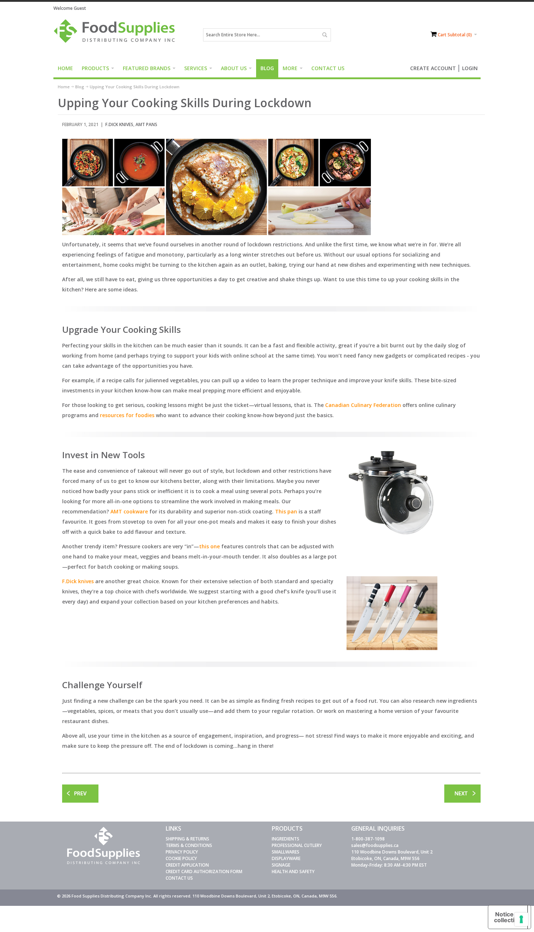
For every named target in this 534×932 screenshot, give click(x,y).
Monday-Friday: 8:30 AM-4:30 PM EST (389, 865)
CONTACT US (179, 878)
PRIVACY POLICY (182, 852)
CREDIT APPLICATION (187, 865)
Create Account (433, 68)
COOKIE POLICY (181, 858)
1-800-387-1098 (368, 839)
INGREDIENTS (285, 839)
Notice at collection (508, 917)
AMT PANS (146, 124)
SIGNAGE (281, 865)
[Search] (324, 34)
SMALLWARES (285, 852)
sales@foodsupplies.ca (375, 845)
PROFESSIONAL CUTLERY (297, 845)
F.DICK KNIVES (119, 124)
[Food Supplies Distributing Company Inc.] (117, 35)
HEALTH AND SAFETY (293, 871)
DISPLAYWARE (286, 858)
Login (470, 68)
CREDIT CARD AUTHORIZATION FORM (204, 871)
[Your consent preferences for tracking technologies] (521, 919)
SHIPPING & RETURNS (187, 839)
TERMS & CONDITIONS (189, 845)
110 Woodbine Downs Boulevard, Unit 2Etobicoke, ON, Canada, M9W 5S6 (392, 855)
